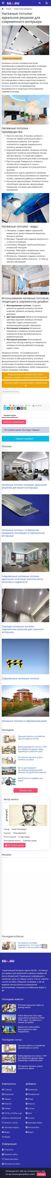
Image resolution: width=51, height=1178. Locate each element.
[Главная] (2, 9)
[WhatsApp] (25, 408)
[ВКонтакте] (8, 408)
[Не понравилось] (10, 405)
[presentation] (6, 946)
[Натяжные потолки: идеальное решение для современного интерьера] (25, 40)
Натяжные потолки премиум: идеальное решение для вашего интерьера (24, 486)
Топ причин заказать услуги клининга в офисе (30, 758)
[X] (18, 408)
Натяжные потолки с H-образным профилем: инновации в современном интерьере (23, 533)
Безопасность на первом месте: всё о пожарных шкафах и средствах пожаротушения (25, 376)
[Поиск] (39, 3)
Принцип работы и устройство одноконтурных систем (31, 737)
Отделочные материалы (12, 58)
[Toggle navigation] (46, 3)
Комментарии (10, 415)
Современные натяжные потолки (20, 678)
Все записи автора (15, 845)
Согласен (41, 1174)
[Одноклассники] (11, 408)
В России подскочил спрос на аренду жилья (31, 1006)
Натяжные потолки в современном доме (24, 721)
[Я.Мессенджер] (5, 408)
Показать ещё (25, 790)
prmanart (38, 405)
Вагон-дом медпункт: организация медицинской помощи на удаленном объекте (32, 770)
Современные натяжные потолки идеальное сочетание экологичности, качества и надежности (22, 579)
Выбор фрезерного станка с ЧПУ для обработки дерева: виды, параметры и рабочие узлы (32, 749)
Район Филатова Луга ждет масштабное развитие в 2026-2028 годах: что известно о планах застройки (31, 1019)
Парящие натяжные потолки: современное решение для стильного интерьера (23, 629)
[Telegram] (15, 408)
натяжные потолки (10, 86)
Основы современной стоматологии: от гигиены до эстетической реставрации (31, 945)
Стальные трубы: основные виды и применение (25, 382)
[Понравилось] (4, 405)
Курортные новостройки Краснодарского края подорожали (29, 1029)
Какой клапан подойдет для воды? (30, 779)
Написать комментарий (13, 422)
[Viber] (21, 408)
